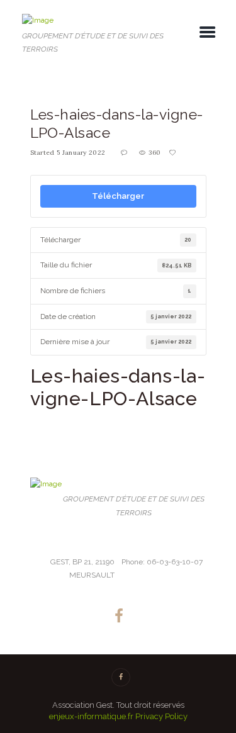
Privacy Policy (161, 716)
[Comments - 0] (125, 152)
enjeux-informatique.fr (91, 716)
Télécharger (118, 196)
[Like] (173, 152)
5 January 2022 (81, 152)
